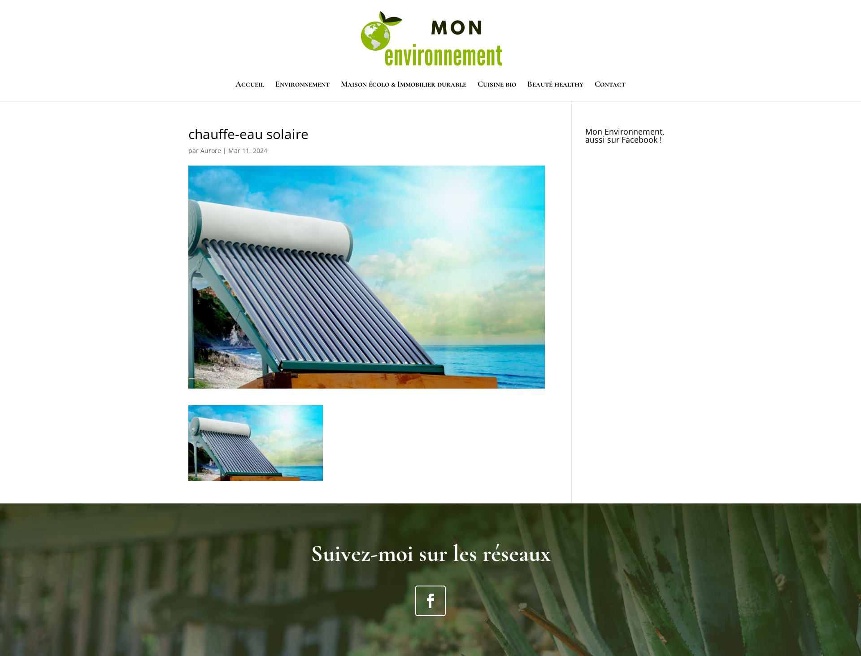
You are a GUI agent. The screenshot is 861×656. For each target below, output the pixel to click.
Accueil (249, 85)
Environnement (302, 85)
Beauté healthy (555, 85)
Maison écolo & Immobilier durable (403, 85)
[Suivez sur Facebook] (430, 601)
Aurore (210, 150)
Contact (610, 85)
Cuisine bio (497, 85)
